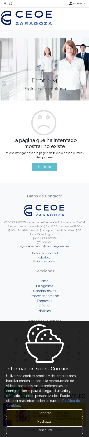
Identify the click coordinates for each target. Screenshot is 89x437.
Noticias (44, 311)
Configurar (44, 430)
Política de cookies (44, 261)
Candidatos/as (44, 291)
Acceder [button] (77, 3)
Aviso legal (44, 257)
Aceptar (44, 413)
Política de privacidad (44, 253)
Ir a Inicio (44, 167)
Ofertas (44, 306)
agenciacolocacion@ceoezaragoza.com (44, 246)
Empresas (44, 301)
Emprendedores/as (45, 296)
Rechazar (44, 422)
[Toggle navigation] (5, 34)
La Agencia (44, 286)
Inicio (44, 281)
